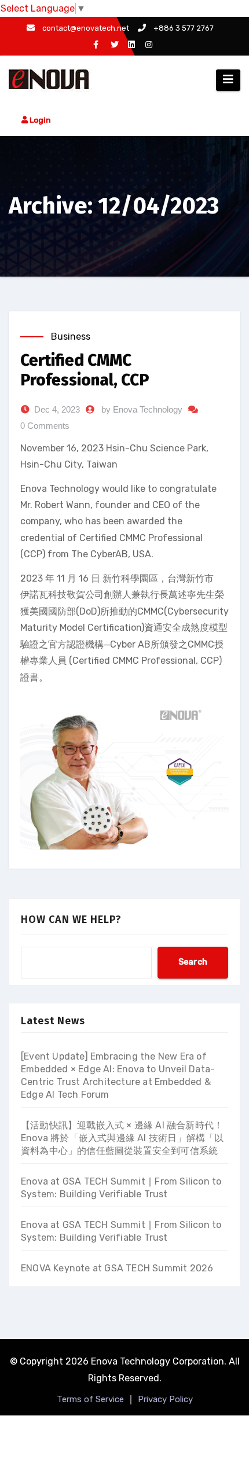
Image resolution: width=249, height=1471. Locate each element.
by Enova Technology (141, 409)
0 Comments (44, 426)
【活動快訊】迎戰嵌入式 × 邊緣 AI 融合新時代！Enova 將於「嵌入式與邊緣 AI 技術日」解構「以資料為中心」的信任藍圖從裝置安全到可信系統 (122, 1138)
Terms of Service (90, 1399)
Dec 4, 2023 (57, 409)
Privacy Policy (165, 1399)
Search (192, 962)
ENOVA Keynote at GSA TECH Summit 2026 (117, 1268)
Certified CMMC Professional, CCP (84, 370)
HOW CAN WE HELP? (71, 919)
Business (70, 336)
